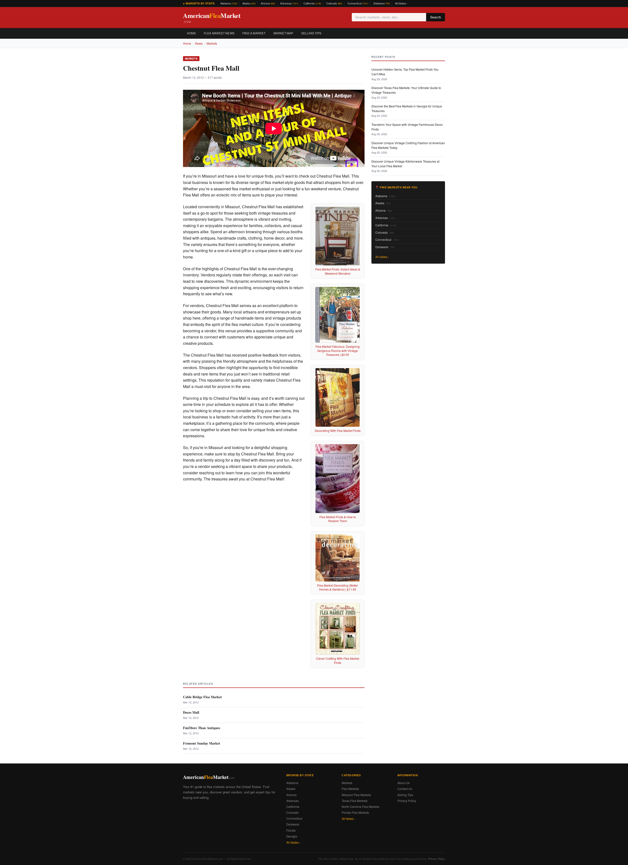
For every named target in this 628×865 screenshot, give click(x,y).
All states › (382, 257)
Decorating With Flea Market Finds (338, 430)
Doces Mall (191, 712)
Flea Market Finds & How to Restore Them (337, 519)
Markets (212, 43)
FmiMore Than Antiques (201, 727)
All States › (401, 3)
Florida (291, 830)
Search (435, 17)
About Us (403, 783)
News (199, 43)
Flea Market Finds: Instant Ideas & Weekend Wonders (337, 271)
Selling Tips (311, 33)
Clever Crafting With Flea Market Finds (337, 660)
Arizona (268, 3)
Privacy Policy (406, 801)
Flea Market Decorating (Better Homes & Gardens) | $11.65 (337, 587)
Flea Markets (350, 789)
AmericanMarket (211, 17)
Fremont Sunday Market (201, 743)
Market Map (283, 33)
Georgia (291, 836)
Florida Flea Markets (355, 812)
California (312, 3)
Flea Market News (219, 33)
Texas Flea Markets (354, 801)
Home (191, 33)
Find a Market (254, 33)
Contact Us (404, 789)
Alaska (249, 3)
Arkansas (289, 3)
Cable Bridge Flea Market (202, 696)
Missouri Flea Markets (356, 795)
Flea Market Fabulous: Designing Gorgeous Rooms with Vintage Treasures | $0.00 (337, 350)
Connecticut (357, 3)
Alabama (228, 3)
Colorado (334, 3)
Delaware (381, 3)
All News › (348, 818)
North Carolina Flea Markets (360, 806)
